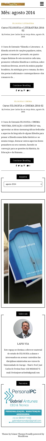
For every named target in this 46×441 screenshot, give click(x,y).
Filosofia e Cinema (23, 101)
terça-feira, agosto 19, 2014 (32, 35)
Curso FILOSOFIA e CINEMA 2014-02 (23, 105)
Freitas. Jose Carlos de (13, 34)
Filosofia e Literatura (23, 23)
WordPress (23, 436)
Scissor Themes (18, 434)
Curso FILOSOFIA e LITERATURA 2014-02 (23, 29)
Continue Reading (22, 85)
